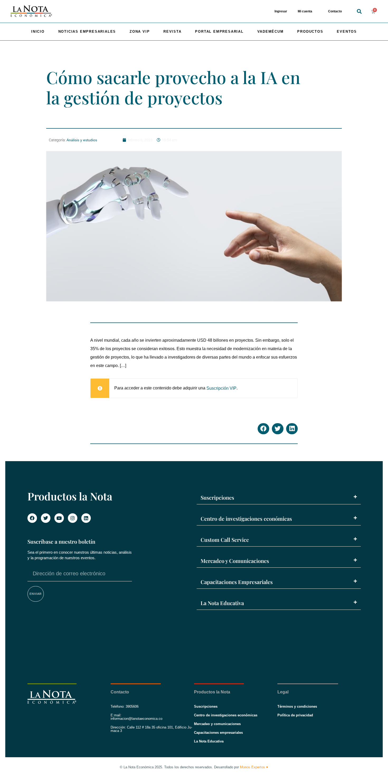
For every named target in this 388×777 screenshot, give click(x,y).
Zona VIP (140, 31)
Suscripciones (217, 497)
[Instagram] (72, 518)
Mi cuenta (305, 11)
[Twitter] (45, 518)
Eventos (347, 31)
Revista (172, 31)
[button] (359, 11)
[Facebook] (32, 518)
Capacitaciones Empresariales (237, 581)
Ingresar (281, 11)
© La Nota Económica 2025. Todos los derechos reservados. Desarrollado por (194, 767)
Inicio (38, 31)
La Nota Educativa (222, 602)
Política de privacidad (295, 715)
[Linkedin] (86, 518)
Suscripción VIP (221, 388)
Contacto (335, 11)
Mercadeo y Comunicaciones (235, 560)
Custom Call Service (225, 539)
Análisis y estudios (82, 140)
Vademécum (270, 31)
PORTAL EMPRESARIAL (219, 31)
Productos (310, 31)
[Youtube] (59, 518)
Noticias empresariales (87, 31)
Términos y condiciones (297, 706)
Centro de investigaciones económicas (246, 518)
